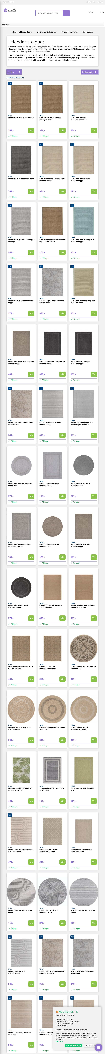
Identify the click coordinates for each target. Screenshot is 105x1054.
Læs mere (59, 1041)
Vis (31, 130)
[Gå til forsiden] (9, 31)
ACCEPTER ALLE (73, 1045)
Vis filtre (11, 72)
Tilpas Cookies (91, 1045)
